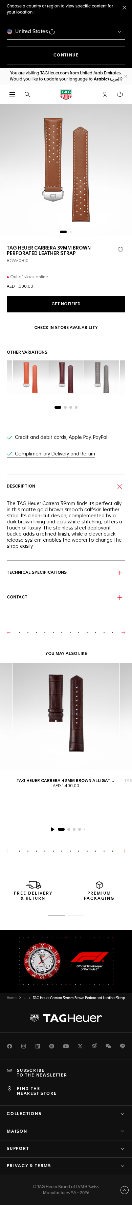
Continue (89, 55)
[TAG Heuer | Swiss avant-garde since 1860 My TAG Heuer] (66, 1018)
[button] (105, 94)
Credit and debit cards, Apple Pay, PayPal (61, 437)
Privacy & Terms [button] (29, 1166)
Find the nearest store (37, 1091)
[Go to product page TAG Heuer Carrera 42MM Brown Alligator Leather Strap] (66, 716)
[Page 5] (84, 829)
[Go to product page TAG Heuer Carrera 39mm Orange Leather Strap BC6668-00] (30, 377)
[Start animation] (52, 829)
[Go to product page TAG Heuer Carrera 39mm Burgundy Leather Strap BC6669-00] (65, 377)
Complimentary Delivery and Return (55, 454)
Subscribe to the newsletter (42, 1073)
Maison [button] (17, 1132)
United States (31, 31)
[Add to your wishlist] (120, 249)
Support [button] (18, 1149)
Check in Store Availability (66, 328)
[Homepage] (66, 94)
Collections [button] (24, 1114)
